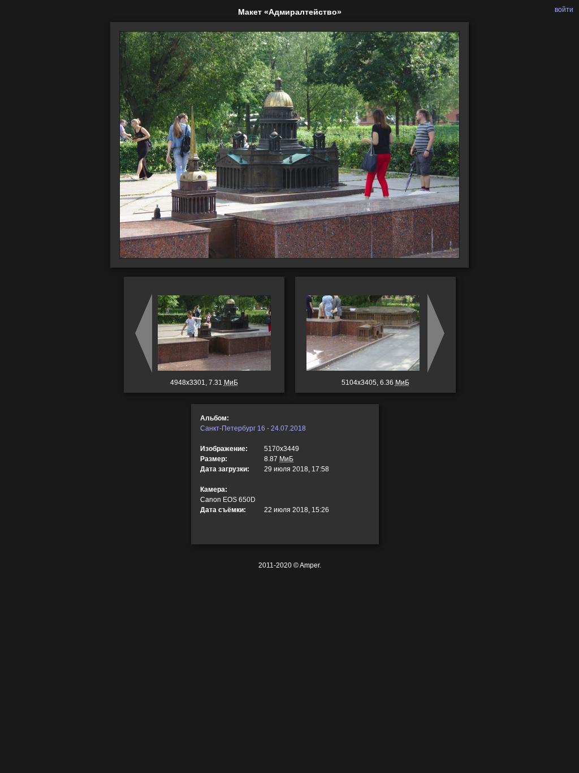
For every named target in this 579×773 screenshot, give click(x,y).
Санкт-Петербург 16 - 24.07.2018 (253, 428)
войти (564, 10)
